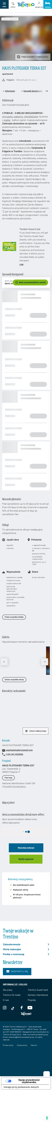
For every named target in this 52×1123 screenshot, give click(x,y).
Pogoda (32, 1000)
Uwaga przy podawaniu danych (21, 1087)
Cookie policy (22, 1045)
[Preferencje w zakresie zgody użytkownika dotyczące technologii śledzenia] (47, 1118)
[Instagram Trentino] (4, 1007)
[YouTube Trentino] (29, 1007)
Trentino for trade (11, 995)
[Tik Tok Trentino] (13, 1007)
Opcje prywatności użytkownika (29, 1081)
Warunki (34, 1045)
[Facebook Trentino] (22, 1007)
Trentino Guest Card (38, 990)
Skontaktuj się (19, 971)
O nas (6, 1000)
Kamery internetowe (38, 995)
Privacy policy (8, 1045)
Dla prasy (7, 990)
